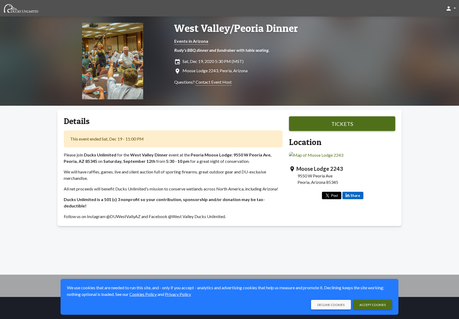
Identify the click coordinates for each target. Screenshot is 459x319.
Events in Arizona (191, 41)
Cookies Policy (143, 294)
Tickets (342, 124)
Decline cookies (331, 305)
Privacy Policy (178, 294)
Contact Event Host (214, 81)
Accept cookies (372, 305)
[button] (450, 8)
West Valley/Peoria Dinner (236, 28)
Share (355, 195)
